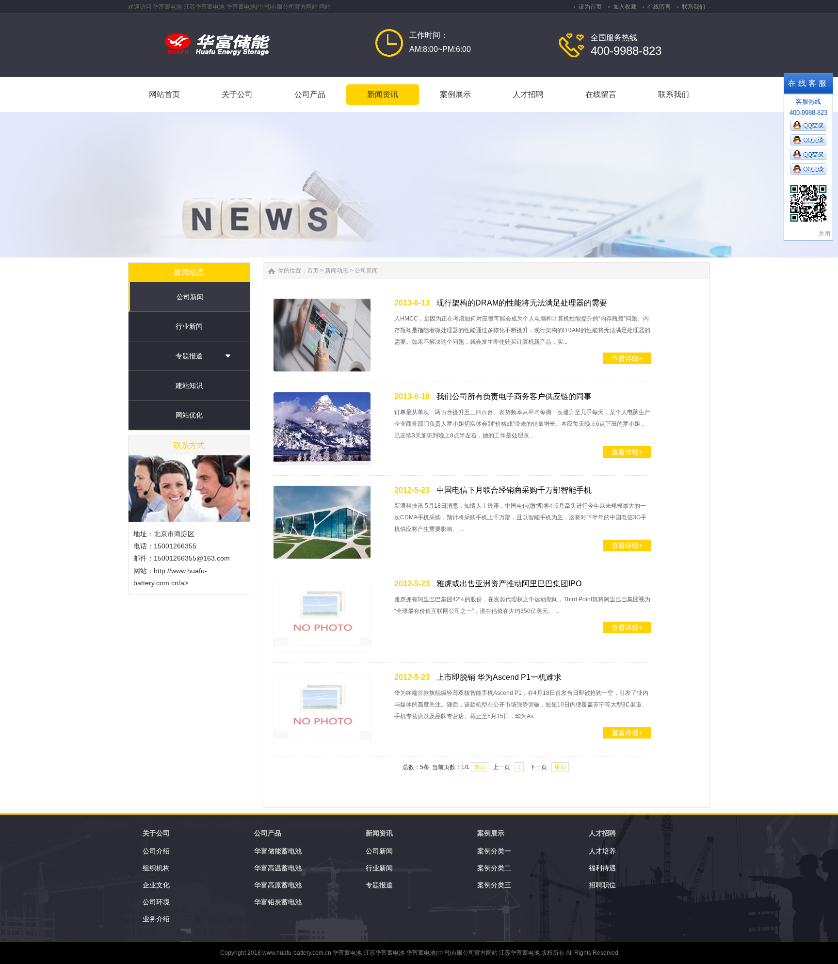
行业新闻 (189, 326)
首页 (313, 270)
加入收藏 (624, 6)
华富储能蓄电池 (278, 851)
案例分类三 (494, 885)
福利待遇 (602, 868)
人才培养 (602, 851)
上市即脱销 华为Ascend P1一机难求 (499, 677)
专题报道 (189, 356)
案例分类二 (494, 868)
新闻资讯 (379, 833)
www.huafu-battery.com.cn (296, 952)
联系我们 (693, 6)
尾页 (560, 767)
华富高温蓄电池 (278, 868)
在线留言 (659, 6)
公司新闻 (190, 297)
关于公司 (156, 833)
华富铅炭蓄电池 (278, 902)
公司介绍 (156, 851)
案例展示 (490, 833)
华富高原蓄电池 (278, 885)
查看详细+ (627, 358)
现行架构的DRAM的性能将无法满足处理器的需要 (521, 303)
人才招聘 (602, 833)
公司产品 (267, 833)
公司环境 (156, 902)
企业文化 (156, 885)
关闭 (824, 233)
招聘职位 (602, 885)
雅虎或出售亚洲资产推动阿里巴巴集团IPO (508, 583)
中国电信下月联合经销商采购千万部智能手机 (514, 490)
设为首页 (590, 6)
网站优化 (189, 415)
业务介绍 (156, 919)
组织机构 (156, 868)
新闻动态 (336, 270)
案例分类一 (494, 851)
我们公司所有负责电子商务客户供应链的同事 (514, 396)
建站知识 (189, 385)
